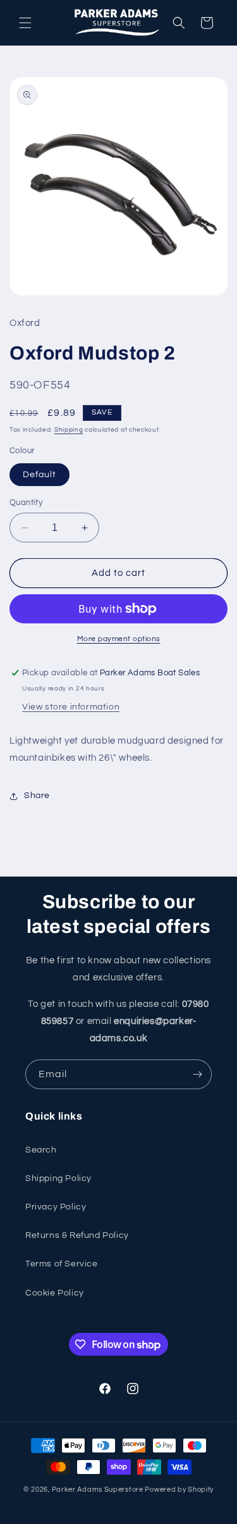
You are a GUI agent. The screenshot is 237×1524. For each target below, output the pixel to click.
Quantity (25, 502)
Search (41, 1150)
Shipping (68, 430)
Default (39, 474)
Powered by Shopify (179, 1489)
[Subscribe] (197, 1074)
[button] (25, 23)
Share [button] (37, 795)
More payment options (119, 639)
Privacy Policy (55, 1206)
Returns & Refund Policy (77, 1235)
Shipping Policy (58, 1178)
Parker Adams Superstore (97, 1489)
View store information (70, 707)
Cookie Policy (54, 1293)
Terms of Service (61, 1263)
